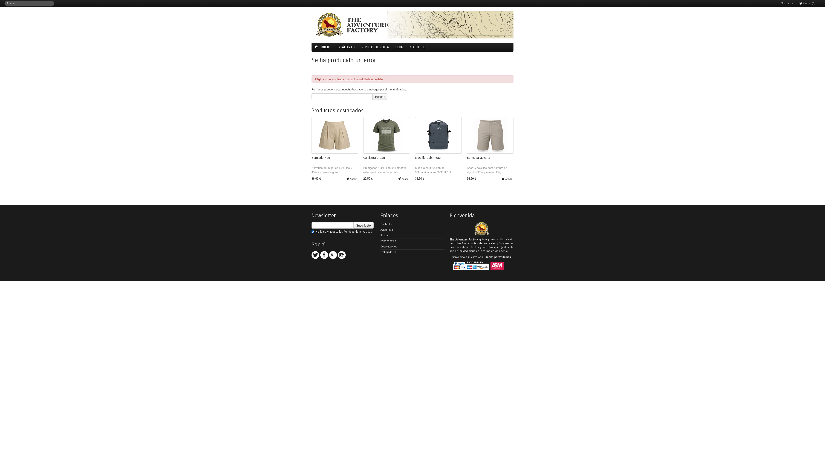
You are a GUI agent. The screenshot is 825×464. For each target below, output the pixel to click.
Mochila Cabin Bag (428, 158)
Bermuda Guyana (478, 158)
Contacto (386, 224)
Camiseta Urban (374, 158)
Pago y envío (388, 241)
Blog (399, 47)
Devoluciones (388, 246)
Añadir (353, 178)
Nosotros (417, 47)
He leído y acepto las (344, 232)
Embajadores (388, 252)
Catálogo (345, 47)
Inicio (325, 47)
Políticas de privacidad (358, 232)
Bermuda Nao (321, 158)
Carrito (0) (808, 3)
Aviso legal (387, 230)
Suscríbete (363, 225)
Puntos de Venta (375, 47)
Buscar (380, 97)
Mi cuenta (787, 3)
